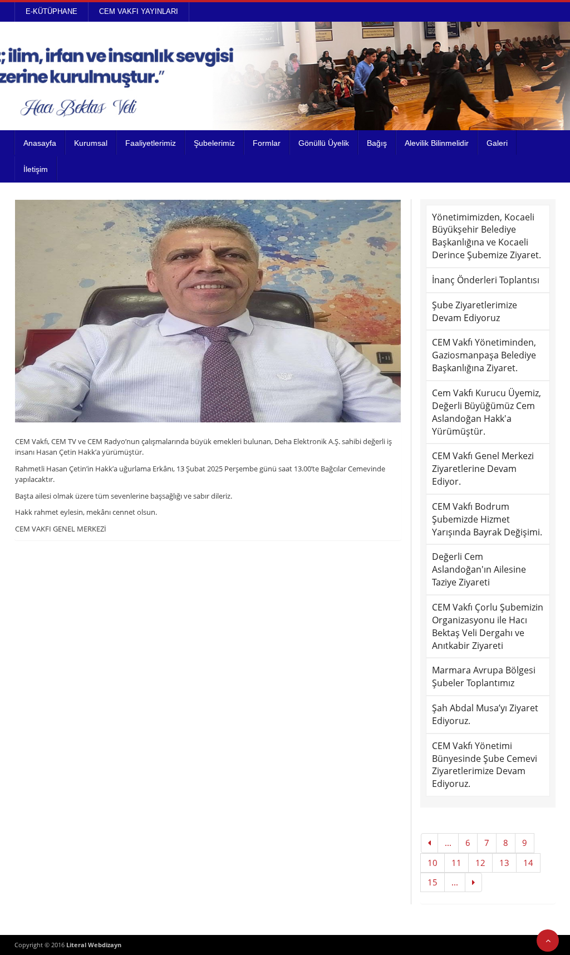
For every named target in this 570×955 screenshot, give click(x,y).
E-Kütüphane (51, 11)
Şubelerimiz (214, 143)
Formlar (267, 143)
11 (456, 862)
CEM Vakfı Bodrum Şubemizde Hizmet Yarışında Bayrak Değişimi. (487, 519)
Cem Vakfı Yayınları (138, 11)
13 (504, 862)
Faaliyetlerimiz (150, 143)
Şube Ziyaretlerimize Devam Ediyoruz (474, 311)
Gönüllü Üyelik (323, 143)
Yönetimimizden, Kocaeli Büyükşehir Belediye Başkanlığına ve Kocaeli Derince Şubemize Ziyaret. (486, 236)
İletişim (35, 169)
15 (433, 882)
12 (480, 862)
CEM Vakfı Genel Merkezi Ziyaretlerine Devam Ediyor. (483, 469)
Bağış (377, 143)
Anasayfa (39, 143)
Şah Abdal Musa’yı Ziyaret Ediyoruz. (485, 714)
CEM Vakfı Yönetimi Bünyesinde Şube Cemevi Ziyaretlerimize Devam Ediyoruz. (484, 765)
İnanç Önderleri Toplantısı (485, 280)
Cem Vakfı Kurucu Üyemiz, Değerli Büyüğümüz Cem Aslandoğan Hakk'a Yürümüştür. (486, 412)
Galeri (497, 143)
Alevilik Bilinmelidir (437, 143)
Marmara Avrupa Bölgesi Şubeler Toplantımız (483, 676)
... (448, 842)
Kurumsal (90, 143)
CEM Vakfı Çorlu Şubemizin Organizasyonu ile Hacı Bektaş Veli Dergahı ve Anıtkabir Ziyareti (487, 626)
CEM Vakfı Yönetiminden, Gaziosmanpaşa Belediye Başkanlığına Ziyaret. (484, 355)
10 (433, 862)
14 (528, 862)
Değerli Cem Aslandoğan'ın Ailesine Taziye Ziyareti (479, 569)
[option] (208, 311)
